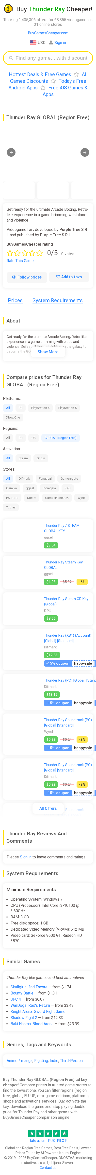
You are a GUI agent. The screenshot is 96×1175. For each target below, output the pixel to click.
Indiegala (49, 488)
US (34, 438)
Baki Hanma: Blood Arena (32, 1023)
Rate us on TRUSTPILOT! (48, 1141)
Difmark (24, 478)
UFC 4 (16, 999)
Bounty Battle (22, 993)
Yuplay (11, 507)
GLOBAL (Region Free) (61, 438)
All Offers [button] (48, 808)
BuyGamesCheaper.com (48, 33)
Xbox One (13, 417)
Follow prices (29, 277)
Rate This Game (20, 260)
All (8, 408)
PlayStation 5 (67, 408)
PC (20, 408)
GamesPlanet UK (57, 498)
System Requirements (57, 300)
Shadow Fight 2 (24, 1017)
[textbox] (52, 58)
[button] (11, 152)
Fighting (41, 1060)
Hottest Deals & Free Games (40, 74)
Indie (54, 1060)
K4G (68, 488)
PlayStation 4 (40, 408)
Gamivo (11, 488)
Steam (23, 458)
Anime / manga (19, 1060)
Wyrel (81, 498)
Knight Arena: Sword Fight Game (38, 1011)
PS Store (12, 498)
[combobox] (52, 58)
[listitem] (19, 190)
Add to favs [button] (71, 277)
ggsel (30, 488)
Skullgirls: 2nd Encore (29, 987)
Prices (15, 300)
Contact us (48, 1168)
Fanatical (45, 478)
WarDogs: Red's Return (30, 1005)
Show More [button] (48, 352)
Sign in (60, 42)
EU (21, 438)
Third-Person (71, 1060)
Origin (41, 458)
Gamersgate (69, 478)
